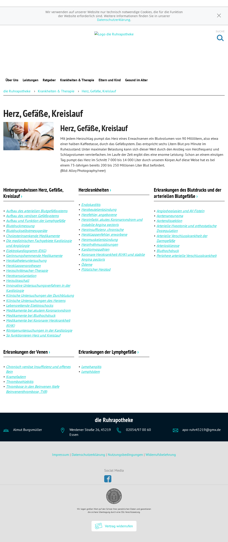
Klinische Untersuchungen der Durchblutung (40, 295)
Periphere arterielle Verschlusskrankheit (186, 255)
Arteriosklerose (168, 245)
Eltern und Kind (110, 80)
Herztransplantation (21, 275)
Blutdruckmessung (20, 225)
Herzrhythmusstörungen (99, 244)
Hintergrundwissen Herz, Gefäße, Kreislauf (33, 193)
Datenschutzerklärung (113, 20)
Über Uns (12, 80)
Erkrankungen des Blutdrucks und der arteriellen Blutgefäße (187, 193)
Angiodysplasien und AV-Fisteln (180, 211)
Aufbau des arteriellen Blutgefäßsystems (36, 211)
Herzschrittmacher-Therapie (27, 270)
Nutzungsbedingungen (125, 454)
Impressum (61, 454)
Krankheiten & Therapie (77, 80)
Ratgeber (49, 80)
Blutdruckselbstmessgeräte (26, 230)
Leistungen (30, 80)
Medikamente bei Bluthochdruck (30, 315)
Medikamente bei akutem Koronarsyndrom (38, 310)
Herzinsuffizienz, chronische (102, 229)
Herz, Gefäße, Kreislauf (99, 91)
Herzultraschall (17, 280)
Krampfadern (16, 376)
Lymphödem (90, 371)
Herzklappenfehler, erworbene (104, 234)
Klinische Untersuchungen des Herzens (35, 300)
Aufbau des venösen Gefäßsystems (32, 215)
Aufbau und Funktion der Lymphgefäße (35, 220)
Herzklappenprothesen (23, 265)
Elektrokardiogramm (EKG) (26, 250)
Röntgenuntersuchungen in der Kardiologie (39, 330)
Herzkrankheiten (95, 190)
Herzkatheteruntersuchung (26, 260)
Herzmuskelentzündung (99, 239)
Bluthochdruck (168, 250)
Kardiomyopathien (95, 249)
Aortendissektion (169, 220)
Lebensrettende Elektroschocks (29, 305)
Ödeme (86, 264)
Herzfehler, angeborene (99, 214)
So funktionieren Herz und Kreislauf (33, 335)
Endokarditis (90, 204)
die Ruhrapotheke (17, 91)
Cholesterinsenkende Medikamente (33, 235)
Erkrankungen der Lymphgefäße (109, 352)
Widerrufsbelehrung (161, 454)
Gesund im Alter (136, 80)
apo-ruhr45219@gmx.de (201, 429)
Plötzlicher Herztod (95, 269)
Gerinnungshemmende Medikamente (34, 255)
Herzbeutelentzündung (98, 209)
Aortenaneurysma (170, 215)
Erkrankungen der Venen (26, 352)
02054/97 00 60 (138, 429)
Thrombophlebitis (19, 381)
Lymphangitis (91, 366)
